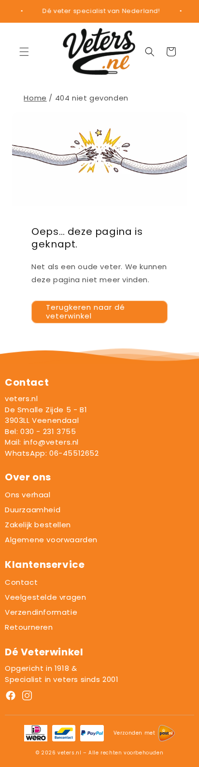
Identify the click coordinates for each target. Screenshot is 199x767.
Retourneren (29, 627)
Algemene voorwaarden (51, 540)
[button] (24, 51)
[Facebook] (10, 697)
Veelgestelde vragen (45, 597)
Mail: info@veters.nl (42, 442)
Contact (21, 582)
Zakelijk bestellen (38, 525)
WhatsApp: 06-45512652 (52, 453)
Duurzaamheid (32, 510)
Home (35, 98)
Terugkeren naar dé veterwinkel (85, 311)
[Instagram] (27, 697)
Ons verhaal (28, 495)
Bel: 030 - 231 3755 (40, 431)
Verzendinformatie (41, 612)
